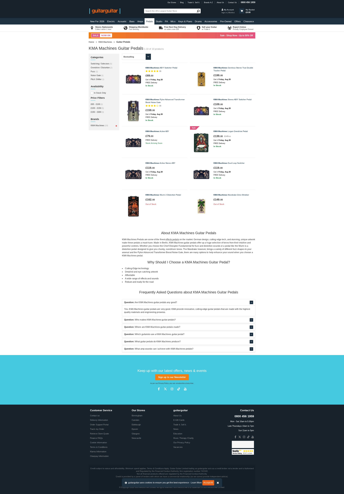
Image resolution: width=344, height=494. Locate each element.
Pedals (149, 21)
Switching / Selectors (101, 63)
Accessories (211, 21)
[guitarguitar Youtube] (185, 389)
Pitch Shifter (97, 79)
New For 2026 (97, 21)
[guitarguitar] (104, 11)
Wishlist (231, 13)
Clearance (248, 21)
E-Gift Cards (178, 420)
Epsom (135, 429)
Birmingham (137, 415)
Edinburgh (136, 424)
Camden (135, 420)
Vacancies (178, 447)
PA (166, 21)
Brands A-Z (208, 2)
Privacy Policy (163, 383)
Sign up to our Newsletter (172, 377)
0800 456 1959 (248, 2)
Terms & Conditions (99, 447)
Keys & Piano (185, 21)
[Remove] (116, 126)
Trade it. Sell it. (179, 424)
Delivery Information (99, 420)
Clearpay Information (99, 456)
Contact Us (232, 2)
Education (177, 433)
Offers (237, 21)
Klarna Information (98, 451)
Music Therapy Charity (183, 438)
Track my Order (97, 429)
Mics (173, 21)
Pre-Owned (226, 21)
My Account (228, 10)
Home (91, 42)
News (175, 429)
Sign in (224, 13)
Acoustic (122, 21)
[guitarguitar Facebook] (158, 389)
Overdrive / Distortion (101, 67)
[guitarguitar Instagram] (171, 389)
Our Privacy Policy (181, 442)
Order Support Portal (99, 424)
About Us (220, 2)
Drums (198, 21)
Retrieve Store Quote (99, 433)
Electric (111, 21)
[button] (241, 11)
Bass (132, 21)
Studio (159, 21)
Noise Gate (97, 75)
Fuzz (94, 71)
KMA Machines (105, 42)
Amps (140, 21)
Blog (182, 2)
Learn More (196, 482)
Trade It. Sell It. (194, 2)
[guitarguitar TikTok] (178, 389)
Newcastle (136, 438)
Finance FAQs (96, 438)
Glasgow (136, 433)
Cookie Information (98, 442)
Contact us (95, 415)
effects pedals (172, 239)
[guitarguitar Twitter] (165, 389)
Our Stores (172, 2)
